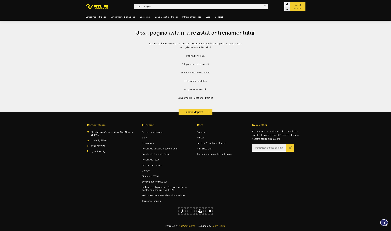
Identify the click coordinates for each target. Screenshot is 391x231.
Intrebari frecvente (152, 165)
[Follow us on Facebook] (191, 211)
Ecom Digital (218, 226)
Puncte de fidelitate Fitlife (156, 154)
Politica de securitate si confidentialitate (163, 195)
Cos (297, 6)
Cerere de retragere (152, 132)
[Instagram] (209, 211)
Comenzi (201, 132)
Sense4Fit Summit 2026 (155, 181)
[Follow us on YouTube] (200, 211)
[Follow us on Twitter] (182, 211)
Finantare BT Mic (151, 176)
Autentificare (289, 4)
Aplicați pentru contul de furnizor (214, 154)
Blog (144, 137)
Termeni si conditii (151, 201)
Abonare (290, 148)
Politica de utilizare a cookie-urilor (160, 148)
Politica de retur (150, 159)
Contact (146, 170)
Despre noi (148, 143)
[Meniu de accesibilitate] (384, 222)
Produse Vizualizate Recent (211, 143)
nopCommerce (187, 226)
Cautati (265, 6)
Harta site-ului (204, 148)
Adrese (201, 137)
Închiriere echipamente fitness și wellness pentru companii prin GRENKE (164, 188)
